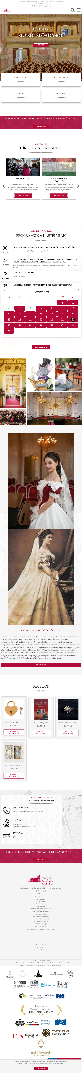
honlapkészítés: (42, 965)
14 (52, 314)
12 (30, 314)
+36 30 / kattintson (57, 1)
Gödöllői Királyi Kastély (41, 3)
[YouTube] (39, 6)
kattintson (44, 950)
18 (19, 319)
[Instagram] (35, 6)
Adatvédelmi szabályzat (18, 963)
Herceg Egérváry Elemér (41, 921)
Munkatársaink (41, 904)
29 (62, 325)
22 (62, 319)
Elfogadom (41, 1068)
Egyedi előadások (41, 36)
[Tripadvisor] (41, 6)
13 (41, 314)
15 (62, 314)
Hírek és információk (41, 148)
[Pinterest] (37, 6)
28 (52, 325)
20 (41, 319)
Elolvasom (41, 665)
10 (9, 314)
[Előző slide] (2, 48)
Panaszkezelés (41, 901)
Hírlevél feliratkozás (41, 914)
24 (9, 325)
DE (50, 6)
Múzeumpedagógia (41, 924)
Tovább (41, 45)
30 (73, 325)
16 (73, 314)
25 (19, 325)
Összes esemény (41, 347)
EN (47, 6)
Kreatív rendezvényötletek (41, 919)
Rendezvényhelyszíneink (41, 917)
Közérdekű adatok (41, 897)
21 (52, 319)
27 (41, 325)
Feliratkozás (41, 126)
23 (73, 319)
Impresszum (41, 899)
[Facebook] (32, 6)
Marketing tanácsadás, (27, 965)
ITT (14, 837)
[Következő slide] (79, 48)
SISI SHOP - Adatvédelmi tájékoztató (58, 963)
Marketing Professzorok (55, 965)
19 (30, 319)
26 (30, 325)
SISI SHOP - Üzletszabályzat (36, 963)
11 (19, 314)
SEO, (35, 965)
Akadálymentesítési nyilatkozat (41, 908)
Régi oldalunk (41, 906)
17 (9, 319)
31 (9, 331)
